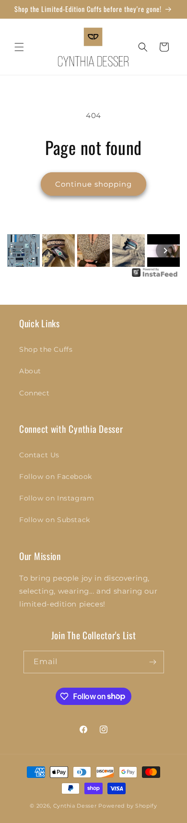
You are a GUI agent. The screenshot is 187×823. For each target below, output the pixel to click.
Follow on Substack (54, 519)
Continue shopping (93, 184)
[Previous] (21, 250)
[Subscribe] (153, 662)
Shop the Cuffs (45, 349)
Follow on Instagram (56, 498)
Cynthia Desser (75, 805)
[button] (19, 47)
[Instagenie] (155, 276)
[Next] (165, 250)
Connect (34, 393)
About (30, 371)
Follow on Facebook (55, 476)
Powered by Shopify (127, 805)
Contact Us (39, 455)
